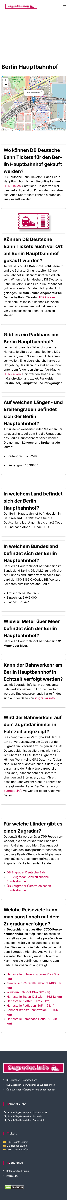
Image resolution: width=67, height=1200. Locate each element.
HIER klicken (12, 186)
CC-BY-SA (61, 130)
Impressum (12, 1175)
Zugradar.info (45, 698)
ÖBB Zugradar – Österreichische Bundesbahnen (30, 1089)
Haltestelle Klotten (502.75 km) (28, 1001)
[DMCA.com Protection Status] (14, 1186)
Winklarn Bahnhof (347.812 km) (28, 992)
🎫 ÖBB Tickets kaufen (16, 1149)
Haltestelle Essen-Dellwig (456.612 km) (34, 996)
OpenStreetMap (50, 130)
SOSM (56, 130)
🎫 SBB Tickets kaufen (15, 1141)
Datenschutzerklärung (17, 1171)
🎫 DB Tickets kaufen (15, 1145)
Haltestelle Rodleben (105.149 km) (30, 1005)
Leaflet (36, 130)
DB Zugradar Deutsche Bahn (26, 872)
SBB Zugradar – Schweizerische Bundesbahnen (30, 1084)
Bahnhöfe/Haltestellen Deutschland (25, 1112)
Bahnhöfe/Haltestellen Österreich (24, 1120)
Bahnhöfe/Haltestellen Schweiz (22, 1116)
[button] (34, 100)
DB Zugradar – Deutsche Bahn (21, 1080)
